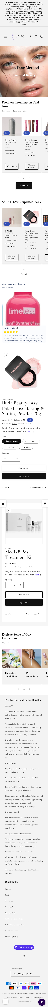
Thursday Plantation (11, 674)
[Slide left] (18, 178)
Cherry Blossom (12, 441)
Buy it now (24, 476)
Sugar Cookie (31, 441)
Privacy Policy (11, 913)
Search (8, 889)
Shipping (14, 423)
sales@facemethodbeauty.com (18, 833)
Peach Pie (26, 447)
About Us (9, 901)
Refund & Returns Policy (15, 925)
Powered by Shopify (27, 993)
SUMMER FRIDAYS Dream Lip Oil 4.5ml (11, 234)
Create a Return (11, 931)
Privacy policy (12, 997)
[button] (5, 36)
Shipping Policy (11, 936)
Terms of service (24, 997)
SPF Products (30, 674)
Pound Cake (11, 448)
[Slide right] (30, 178)
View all (24, 185)
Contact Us (9, 907)
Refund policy (41, 993)
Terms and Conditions (14, 919)
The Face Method (14, 993)
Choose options (31, 166)
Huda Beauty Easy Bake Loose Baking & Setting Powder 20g (32, 235)
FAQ (7, 895)
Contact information (25, 1001)
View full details (36, 487)
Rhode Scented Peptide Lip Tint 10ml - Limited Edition (32, 143)
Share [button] (7, 487)
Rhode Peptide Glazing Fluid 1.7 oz (11, 142)
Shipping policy (38, 997)
